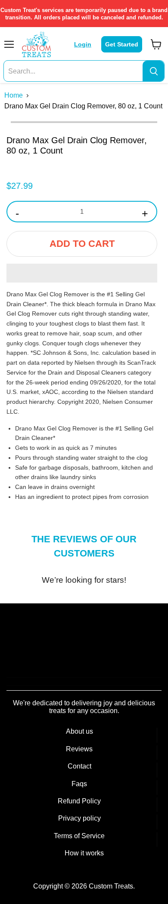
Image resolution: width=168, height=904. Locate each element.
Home (13, 95)
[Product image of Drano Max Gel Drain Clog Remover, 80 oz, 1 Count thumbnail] (25, 142)
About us (79, 731)
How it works (84, 853)
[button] (81, 273)
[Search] (153, 71)
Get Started (121, 44)
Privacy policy (79, 818)
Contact (79, 766)
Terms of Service (79, 835)
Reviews (79, 749)
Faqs (79, 783)
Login (82, 44)
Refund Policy (79, 801)
